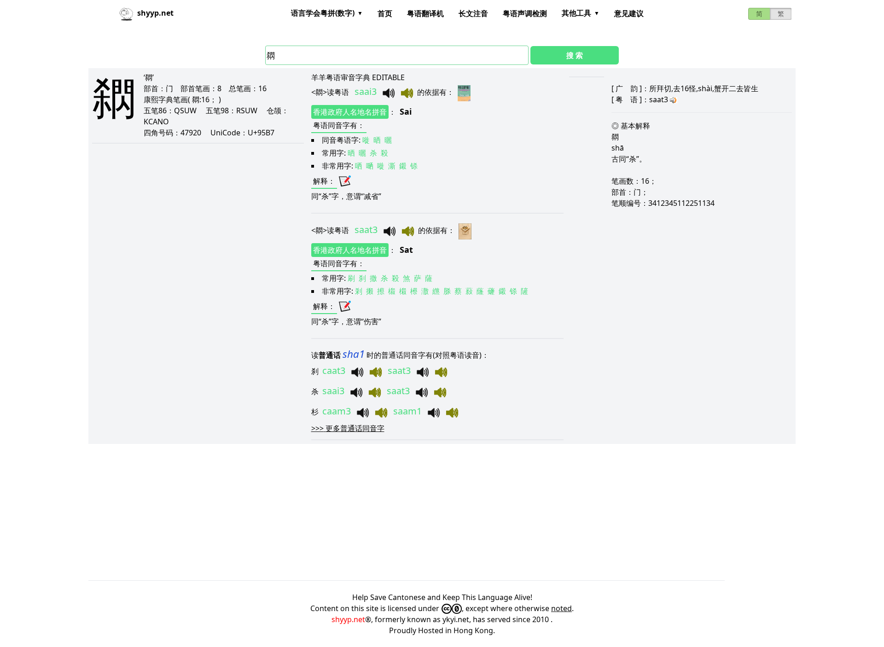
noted (561, 608)
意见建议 (629, 13)
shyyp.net (348, 619)
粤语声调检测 (525, 13)
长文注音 (473, 13)
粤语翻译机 (425, 13)
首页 (385, 13)
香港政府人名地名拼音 (350, 112)
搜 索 (574, 55)
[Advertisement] (364, 512)
